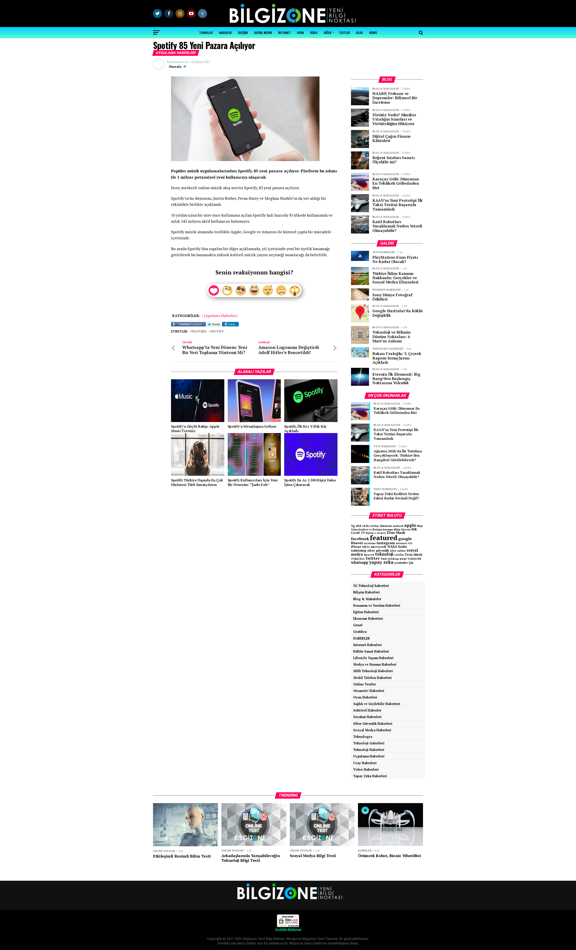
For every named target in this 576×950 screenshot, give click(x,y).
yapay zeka (381, 562)
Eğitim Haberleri (366, 612)
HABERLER (225, 32)
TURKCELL (358, 558)
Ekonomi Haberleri (368, 618)
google (405, 538)
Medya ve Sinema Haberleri (374, 664)
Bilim (397, 529)
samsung (358, 550)
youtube (401, 562)
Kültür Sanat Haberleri (371, 651)
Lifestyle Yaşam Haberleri (373, 658)
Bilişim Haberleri (366, 592)
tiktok (418, 554)
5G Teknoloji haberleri (371, 586)
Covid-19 (357, 533)
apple (410, 525)
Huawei (357, 543)
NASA (392, 546)
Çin (411, 563)
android (398, 526)
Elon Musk (396, 532)
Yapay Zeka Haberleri (370, 776)
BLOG (359, 32)
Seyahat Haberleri (367, 717)
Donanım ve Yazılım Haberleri (376, 605)
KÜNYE (373, 32)
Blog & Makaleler (367, 599)
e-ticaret (380, 533)
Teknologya (362, 736)
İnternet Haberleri (367, 645)
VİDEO (313, 32)
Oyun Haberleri (365, 697)
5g (353, 525)
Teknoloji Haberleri (368, 750)
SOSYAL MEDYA (263, 32)
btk (414, 529)
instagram (386, 542)
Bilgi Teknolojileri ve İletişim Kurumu (387, 527)
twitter (373, 558)
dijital (369, 533)
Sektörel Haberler (367, 710)
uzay (403, 559)
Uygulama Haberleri (369, 756)
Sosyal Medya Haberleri (372, 730)
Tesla (409, 554)
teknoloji (384, 554)
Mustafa (175, 66)
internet (401, 543)
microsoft (379, 546)
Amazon (386, 526)
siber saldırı (398, 550)
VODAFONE (414, 558)
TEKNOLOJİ (206, 32)
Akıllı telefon (370, 526)
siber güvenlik (378, 550)
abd (358, 526)
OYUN (300, 32)
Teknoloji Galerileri (369, 743)
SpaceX (369, 554)
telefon (399, 554)
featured (199, 331)
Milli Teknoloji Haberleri (373, 671)
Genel (357, 625)
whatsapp (359, 562)
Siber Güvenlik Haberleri (372, 723)
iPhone (356, 547)
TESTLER (344, 32)
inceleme (370, 543)
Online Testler (364, 684)
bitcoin (406, 529)
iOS (410, 543)
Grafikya (360, 631)
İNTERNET (284, 32)
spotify (217, 331)
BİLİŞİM (243, 32)
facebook (360, 538)
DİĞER (327, 32)
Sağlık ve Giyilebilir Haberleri (376, 704)
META (366, 546)
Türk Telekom (389, 558)
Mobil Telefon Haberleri (372, 678)
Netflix (402, 547)
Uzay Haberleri (365, 763)
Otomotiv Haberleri (368, 691)
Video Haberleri (366, 769)
